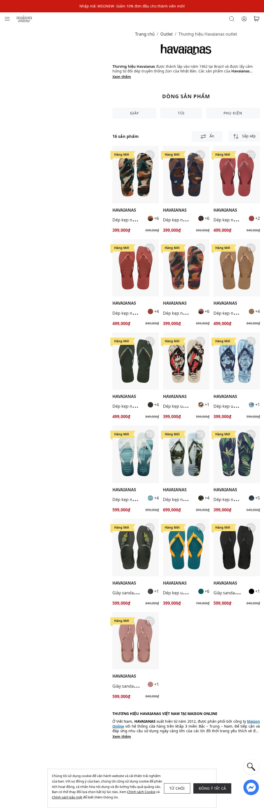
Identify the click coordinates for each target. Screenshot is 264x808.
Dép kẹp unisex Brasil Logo (189, 593)
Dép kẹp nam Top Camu (135, 220)
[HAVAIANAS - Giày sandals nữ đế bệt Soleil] (236, 547)
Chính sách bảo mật (67, 797)
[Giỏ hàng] (256, 19)
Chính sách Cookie (141, 791)
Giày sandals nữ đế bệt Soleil (140, 686)
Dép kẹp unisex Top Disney (189, 406)
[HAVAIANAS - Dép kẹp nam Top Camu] (135, 174)
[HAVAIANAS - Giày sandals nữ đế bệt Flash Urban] (135, 547)
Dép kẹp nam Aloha (232, 499)
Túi (181, 113)
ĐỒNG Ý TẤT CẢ (212, 788)
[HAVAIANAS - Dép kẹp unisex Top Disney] (186, 361)
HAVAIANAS (124, 210)
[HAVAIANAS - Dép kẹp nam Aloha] (236, 454)
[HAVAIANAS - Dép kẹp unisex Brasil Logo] (186, 547)
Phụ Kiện (233, 113)
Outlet (166, 34)
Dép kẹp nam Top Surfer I (137, 499)
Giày (134, 113)
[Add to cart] (149, 155)
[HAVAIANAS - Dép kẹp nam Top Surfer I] (135, 454)
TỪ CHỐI (177, 788)
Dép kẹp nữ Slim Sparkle (237, 220)
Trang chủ (145, 34)
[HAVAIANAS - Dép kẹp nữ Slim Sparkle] (236, 174)
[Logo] (24, 18)
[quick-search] (251, 766)
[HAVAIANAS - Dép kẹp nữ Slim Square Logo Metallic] (135, 268)
